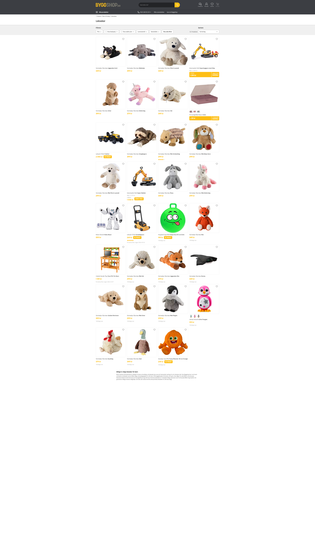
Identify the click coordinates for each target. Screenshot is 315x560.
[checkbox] (111, 31)
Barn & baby (106, 16)
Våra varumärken (159, 12)
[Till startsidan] (108, 5)
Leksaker (114, 16)
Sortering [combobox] (202, 31)
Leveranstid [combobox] (141, 31)
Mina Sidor (206, 6)
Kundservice (200, 6)
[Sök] (177, 5)
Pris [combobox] (98, 31)
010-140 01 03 (145, 12)
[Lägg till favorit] (123, 39)
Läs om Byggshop (172, 12)
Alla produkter (103, 12)
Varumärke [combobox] (154, 31)
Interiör (99, 16)
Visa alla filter (167, 31)
